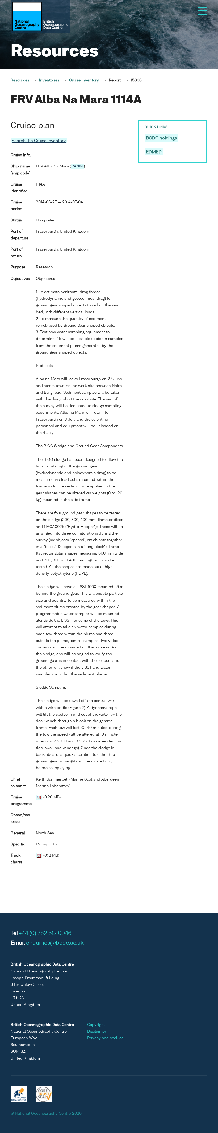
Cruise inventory (84, 80)
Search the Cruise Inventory (39, 141)
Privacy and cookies (105, 1038)
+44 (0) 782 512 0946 (45, 933)
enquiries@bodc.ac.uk (55, 943)
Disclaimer (96, 1031)
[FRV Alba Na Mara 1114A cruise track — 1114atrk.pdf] (39, 855)
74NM (77, 166)
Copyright (96, 1025)
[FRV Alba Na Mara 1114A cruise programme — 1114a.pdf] (39, 797)
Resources (20, 80)
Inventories (49, 80)
